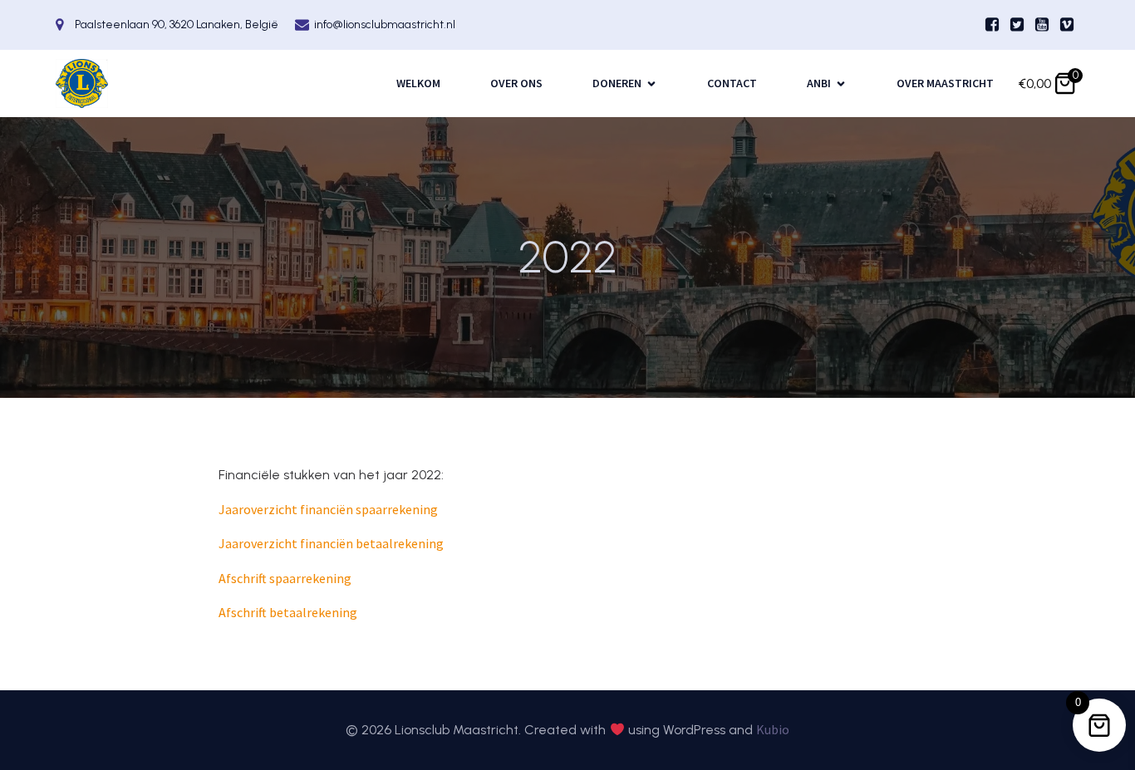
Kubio (772, 729)
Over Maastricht (945, 83)
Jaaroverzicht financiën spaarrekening (328, 509)
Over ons (516, 83)
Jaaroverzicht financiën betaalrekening (331, 543)
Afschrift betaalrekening (288, 612)
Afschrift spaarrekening (285, 578)
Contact (732, 83)
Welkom (418, 83)
